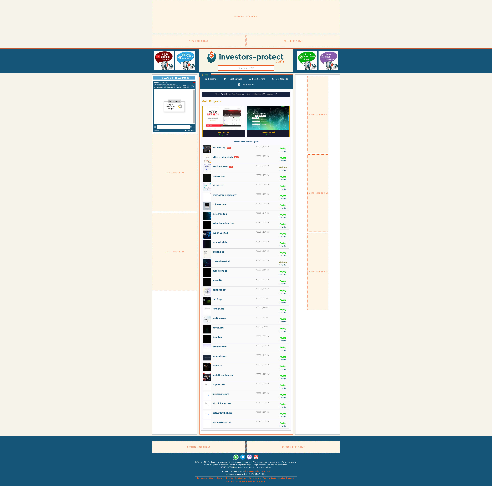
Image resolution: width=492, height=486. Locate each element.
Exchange (213, 78)
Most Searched (234, 78)
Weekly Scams (216, 478)
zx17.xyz (217, 299)
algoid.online (220, 270)
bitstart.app (219, 356)
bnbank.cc (218, 251)
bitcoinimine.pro (222, 403)
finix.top (217, 337)
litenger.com (220, 346)
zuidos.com (219, 176)
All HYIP (261, 481)
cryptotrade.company (225, 195)
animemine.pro (221, 394)
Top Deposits (281, 78)
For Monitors (269, 478)
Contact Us (241, 478)
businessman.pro (222, 422)
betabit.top (219, 147)
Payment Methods (245, 481)
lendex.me (218, 308)
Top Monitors (248, 84)
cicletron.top (220, 214)
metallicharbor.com (223, 375)
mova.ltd (217, 280)
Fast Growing (258, 78)
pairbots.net (219, 289)
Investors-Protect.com (257, 471)
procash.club (220, 242)
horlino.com (219, 318)
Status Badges (286, 478)
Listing (230, 481)
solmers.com (219, 204)
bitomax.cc (219, 185)
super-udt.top (220, 232)
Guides (229, 478)
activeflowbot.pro (222, 413)
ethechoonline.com (223, 223)
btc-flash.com (220, 166)
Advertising (255, 478)
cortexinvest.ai (221, 261)
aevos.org (218, 327)
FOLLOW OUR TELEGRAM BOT (176, 77)
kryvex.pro (219, 384)
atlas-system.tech (223, 157)
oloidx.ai (217, 365)
